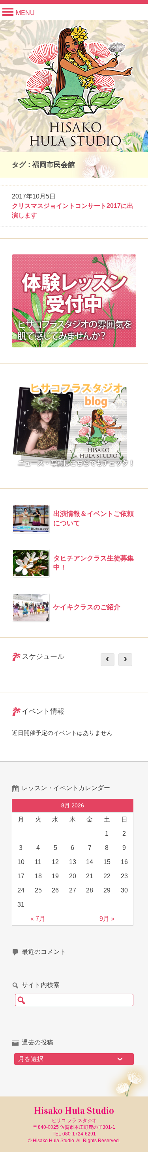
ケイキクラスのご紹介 (86, 607)
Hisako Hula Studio (74, 1111)
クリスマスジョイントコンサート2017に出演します (72, 210)
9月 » (106, 918)
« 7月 (37, 918)
